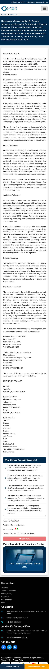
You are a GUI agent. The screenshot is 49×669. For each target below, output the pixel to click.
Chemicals (12, 14)
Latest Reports (6, 599)
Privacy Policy (6, 594)
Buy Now (26, 539)
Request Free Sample (36, 667)
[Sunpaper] (9, 8)
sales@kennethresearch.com (37, 2)
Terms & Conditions (8, 591)
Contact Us (5, 596)
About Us (4, 588)
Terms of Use (6, 660)
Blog (3, 602)
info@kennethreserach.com (17, 618)
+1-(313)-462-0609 (17, 2)
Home (3, 14)
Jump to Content (12, 667)
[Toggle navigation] (44, 8)
